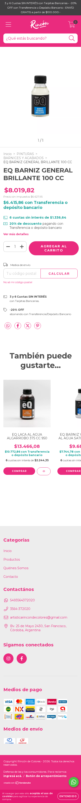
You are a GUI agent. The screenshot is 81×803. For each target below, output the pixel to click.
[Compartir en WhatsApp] (7, 326)
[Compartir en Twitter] (28, 327)
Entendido (68, 796)
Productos (11, 559)
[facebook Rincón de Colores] (22, 658)
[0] (71, 26)
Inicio (7, 154)
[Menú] (8, 24)
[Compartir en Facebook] (18, 327)
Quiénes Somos (15, 568)
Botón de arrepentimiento (46, 776)
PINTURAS (25, 154)
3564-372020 (20, 609)
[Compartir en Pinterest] (37, 327)
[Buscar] (72, 38)
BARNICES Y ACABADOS (23, 158)
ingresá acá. (12, 776)
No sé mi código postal (17, 282)
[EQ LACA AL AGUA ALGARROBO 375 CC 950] (44, 471)
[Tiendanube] (17, 783)
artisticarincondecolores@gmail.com (38, 617)
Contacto (10, 577)
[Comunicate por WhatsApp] (74, 782)
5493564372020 (22, 600)
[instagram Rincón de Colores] (8, 658)
